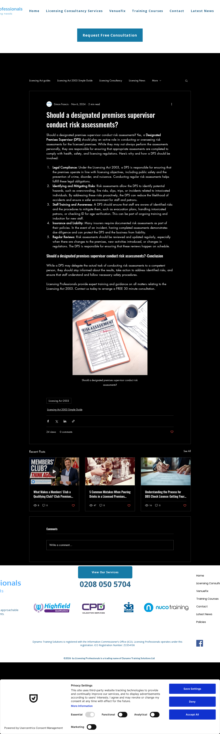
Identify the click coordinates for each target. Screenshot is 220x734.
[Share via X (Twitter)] (56, 421)
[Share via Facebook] (48, 421)
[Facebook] (199, 643)
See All (187, 451)
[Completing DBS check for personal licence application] (166, 471)
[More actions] (171, 104)
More (155, 80)
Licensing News (137, 80)
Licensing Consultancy (110, 80)
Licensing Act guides (39, 80)
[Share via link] (73, 421)
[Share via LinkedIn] (65, 421)
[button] (186, 80)
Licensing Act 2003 (59, 400)
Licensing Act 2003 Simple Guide (74, 80)
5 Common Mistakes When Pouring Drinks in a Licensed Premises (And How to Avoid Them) (109, 494)
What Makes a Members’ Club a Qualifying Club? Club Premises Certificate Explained (52, 494)
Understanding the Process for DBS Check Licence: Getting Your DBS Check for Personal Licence (164, 494)
